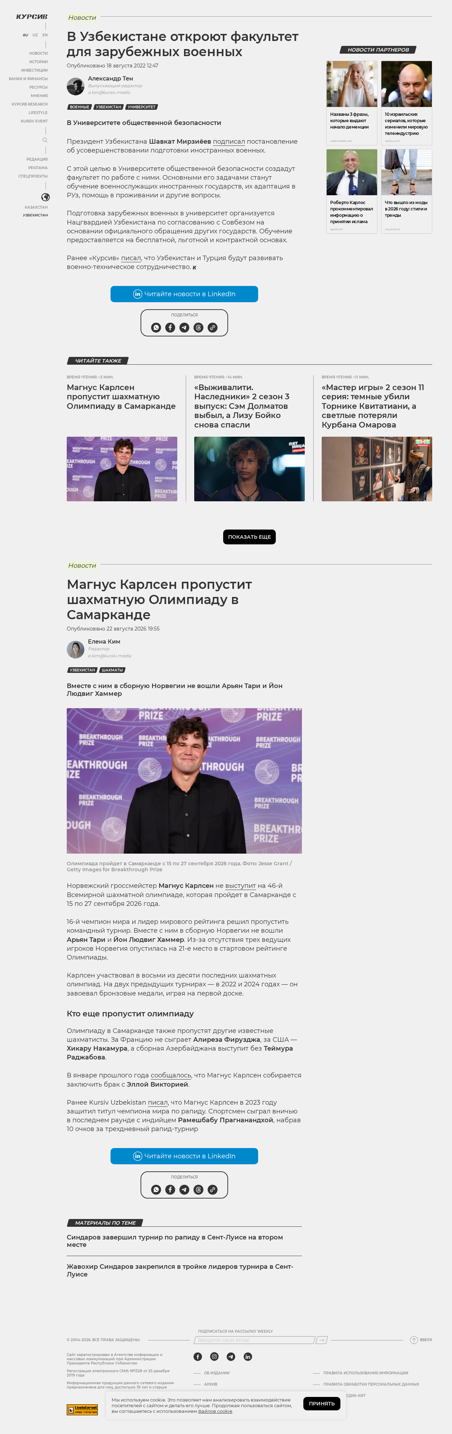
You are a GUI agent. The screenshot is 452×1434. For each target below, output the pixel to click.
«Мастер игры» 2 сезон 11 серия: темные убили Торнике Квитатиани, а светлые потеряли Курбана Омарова (373, 406)
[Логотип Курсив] (32, 16)
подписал (229, 141)
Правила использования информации (365, 1373)
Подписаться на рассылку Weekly (235, 1332)
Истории (38, 62)
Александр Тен (110, 78)
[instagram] (214, 1356)
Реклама (38, 168)
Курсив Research (30, 104)
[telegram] (231, 1356)
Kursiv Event (34, 121)
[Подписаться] (321, 1340)
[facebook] (198, 1356)
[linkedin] (247, 1356)
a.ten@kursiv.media (109, 92)
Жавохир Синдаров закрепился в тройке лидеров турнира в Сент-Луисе (180, 1270)
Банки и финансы (28, 79)
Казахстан (36, 207)
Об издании (217, 1373)
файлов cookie (215, 1411)
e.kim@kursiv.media (109, 655)
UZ (35, 35)
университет (141, 107)
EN (45, 35)
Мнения (39, 96)
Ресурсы (38, 87)
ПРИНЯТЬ (322, 1403)
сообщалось (171, 1075)
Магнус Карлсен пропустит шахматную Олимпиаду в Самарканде (121, 397)
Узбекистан (35, 215)
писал (131, 258)
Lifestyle (38, 112)
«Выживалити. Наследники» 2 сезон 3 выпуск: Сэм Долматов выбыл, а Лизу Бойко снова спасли (242, 406)
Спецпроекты (33, 176)
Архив (210, 1384)
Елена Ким (104, 641)
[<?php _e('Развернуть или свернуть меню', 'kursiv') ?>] (45, 197)
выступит (240, 886)
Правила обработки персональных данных (371, 1384)
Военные (79, 107)
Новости (38, 53)
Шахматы (112, 670)
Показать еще (249, 537)
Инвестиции (34, 70)
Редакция (37, 159)
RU (25, 35)
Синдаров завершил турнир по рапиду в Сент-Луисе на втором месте (175, 1241)
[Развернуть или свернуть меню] (45, 140)
